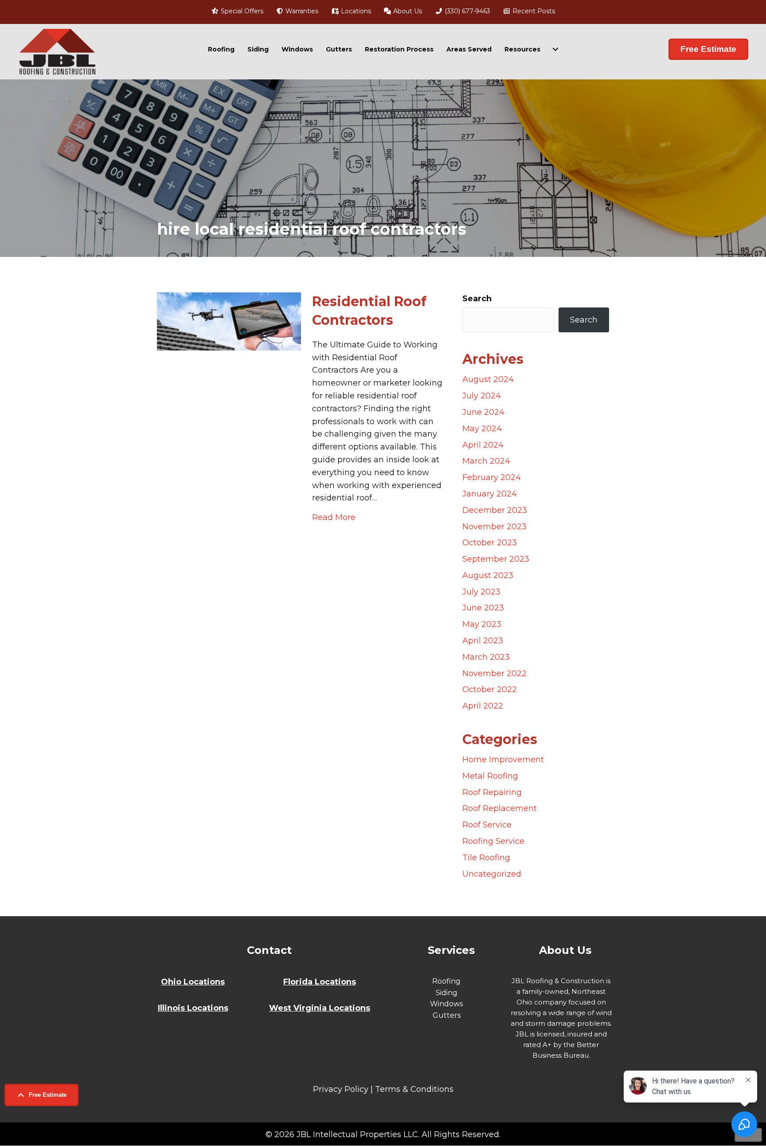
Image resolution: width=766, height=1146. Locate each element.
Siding (258, 49)
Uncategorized (491, 874)
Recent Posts (533, 11)
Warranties (301, 11)
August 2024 (488, 379)
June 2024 (483, 412)
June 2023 (483, 608)
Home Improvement (503, 759)
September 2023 (495, 559)
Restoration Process (399, 49)
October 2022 (489, 689)
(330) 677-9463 (466, 11)
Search (477, 298)
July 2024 (481, 396)
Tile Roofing (486, 857)
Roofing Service (493, 841)
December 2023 (494, 510)
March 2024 (486, 461)
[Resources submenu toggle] (555, 49)
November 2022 (494, 673)
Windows (297, 49)
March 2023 (486, 657)
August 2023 (487, 575)
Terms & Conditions (414, 1089)
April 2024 (483, 445)
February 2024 (491, 477)
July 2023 (481, 592)
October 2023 (489, 542)
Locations (355, 11)
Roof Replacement (499, 808)
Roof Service (487, 825)
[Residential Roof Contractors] (229, 321)
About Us (406, 11)
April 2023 (482, 641)
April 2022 (482, 706)
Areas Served (469, 49)
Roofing (221, 49)
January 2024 (489, 494)
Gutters (339, 49)
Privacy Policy (340, 1089)
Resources (522, 49)
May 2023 (481, 624)
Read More (334, 517)
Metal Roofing (490, 776)
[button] (41, 1095)
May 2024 (482, 428)
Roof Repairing (492, 792)
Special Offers (241, 11)
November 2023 (494, 527)
